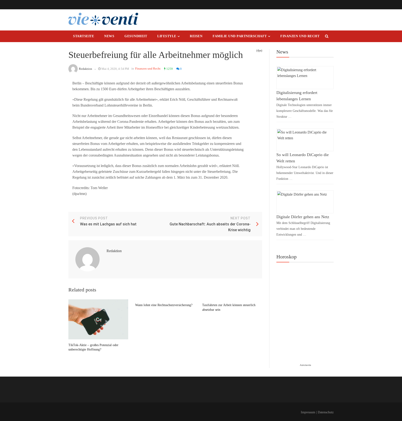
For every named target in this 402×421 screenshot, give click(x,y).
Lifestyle (166, 36)
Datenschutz (326, 412)
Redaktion (85, 68)
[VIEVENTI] (103, 19)
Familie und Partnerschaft (240, 36)
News (109, 36)
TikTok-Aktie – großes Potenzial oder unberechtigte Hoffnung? (93, 347)
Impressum (308, 412)
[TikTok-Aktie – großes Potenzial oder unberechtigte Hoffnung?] (98, 319)
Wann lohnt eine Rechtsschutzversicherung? (163, 305)
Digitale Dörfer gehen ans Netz (302, 216)
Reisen (196, 36)
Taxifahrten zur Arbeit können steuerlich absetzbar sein (228, 307)
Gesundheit (135, 36)
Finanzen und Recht (299, 36)
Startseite (83, 36)
